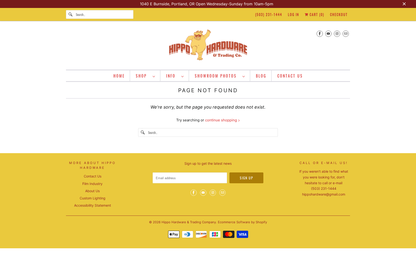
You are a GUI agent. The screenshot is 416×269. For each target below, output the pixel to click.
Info (172, 76)
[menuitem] (145, 75)
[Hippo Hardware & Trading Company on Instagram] (337, 33)
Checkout (339, 14)
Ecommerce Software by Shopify (242, 222)
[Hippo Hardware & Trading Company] (208, 46)
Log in (293, 14)
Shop (143, 76)
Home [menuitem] (119, 76)
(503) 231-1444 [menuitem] (268, 14)
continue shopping (221, 120)
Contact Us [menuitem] (290, 76)
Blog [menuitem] (261, 76)
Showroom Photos (217, 76)
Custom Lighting (92, 198)
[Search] (71, 14)
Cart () (316, 14)
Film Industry (92, 184)
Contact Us (92, 176)
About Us (92, 191)
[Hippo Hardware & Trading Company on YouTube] (328, 33)
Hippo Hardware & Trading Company (189, 222)
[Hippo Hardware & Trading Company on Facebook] (320, 33)
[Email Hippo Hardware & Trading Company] (346, 33)
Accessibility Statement (92, 205)
